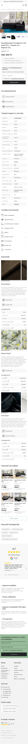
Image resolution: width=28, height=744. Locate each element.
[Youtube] (23, 730)
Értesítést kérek (14, 82)
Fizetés (15, 668)
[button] (14, 1)
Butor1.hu (3, 9)
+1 (19, 487)
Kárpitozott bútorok (11, 9)
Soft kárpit (5, 415)
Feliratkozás (14, 654)
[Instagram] (20, 730)
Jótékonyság (4, 668)
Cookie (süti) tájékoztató (7, 737)
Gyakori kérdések (18, 674)
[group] (14, 566)
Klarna (15, 676)
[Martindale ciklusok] (12, 321)
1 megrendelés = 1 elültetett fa (5, 671)
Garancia (16, 672)
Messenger (5, 697)
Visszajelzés (4, 676)
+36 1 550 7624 (6, 689)
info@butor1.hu (6, 695)
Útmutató (16, 204)
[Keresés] (23, 5)
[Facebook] (18, 730)
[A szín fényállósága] (13, 327)
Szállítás (16, 666)
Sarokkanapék (20, 9)
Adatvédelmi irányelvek (6, 732)
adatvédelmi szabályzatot (17, 78)
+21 (7, 487)
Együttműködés (5, 673)
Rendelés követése (18, 670)
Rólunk (2, 666)
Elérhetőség (4, 678)
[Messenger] (25, 730)
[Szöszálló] (8, 324)
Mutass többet (14, 518)
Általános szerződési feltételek (8, 735)
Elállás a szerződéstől (19, 678)
